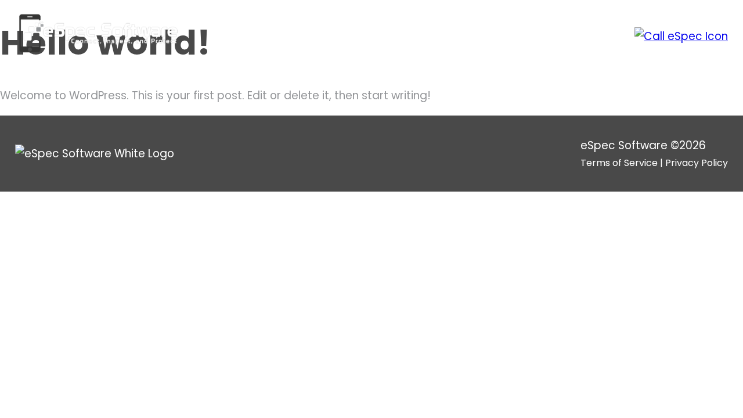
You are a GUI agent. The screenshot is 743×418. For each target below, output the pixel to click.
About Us (411, 36)
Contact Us (567, 36)
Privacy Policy (696, 163)
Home (357, 36)
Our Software (486, 36)
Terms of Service (619, 163)
